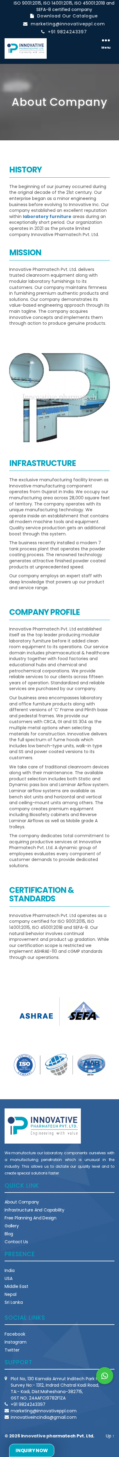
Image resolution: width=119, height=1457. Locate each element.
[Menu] (106, 40)
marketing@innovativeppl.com (68, 24)
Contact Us (16, 1242)
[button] (104, 1375)
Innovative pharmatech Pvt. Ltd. (58, 1436)
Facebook (15, 1334)
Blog (9, 1234)
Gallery (12, 1226)
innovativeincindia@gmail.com (44, 1417)
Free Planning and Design (30, 1218)
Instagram (16, 1342)
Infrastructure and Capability (34, 1210)
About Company (22, 1202)
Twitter (12, 1350)
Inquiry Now (32, 1450)
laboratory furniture (47, 216)
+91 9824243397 (67, 32)
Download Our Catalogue (67, 16)
